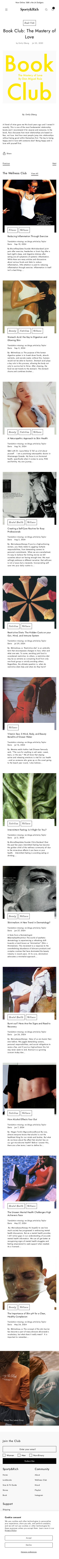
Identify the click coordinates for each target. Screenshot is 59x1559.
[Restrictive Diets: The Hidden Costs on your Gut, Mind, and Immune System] (29, 602)
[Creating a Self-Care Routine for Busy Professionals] (29, 498)
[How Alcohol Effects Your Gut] (29, 1089)
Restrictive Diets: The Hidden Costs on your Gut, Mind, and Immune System (29, 634)
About (37, 1475)
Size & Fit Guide (10, 1485)
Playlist (38, 1490)
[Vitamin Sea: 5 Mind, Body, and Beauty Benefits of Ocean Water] (29, 703)
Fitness (12, 230)
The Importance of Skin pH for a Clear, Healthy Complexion (27, 1315)
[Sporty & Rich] (29, 9)
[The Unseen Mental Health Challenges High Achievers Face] (29, 1182)
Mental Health (16, 522)
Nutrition (24, 330)
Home (5, 1475)
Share (9, 153)
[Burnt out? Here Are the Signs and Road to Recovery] (29, 993)
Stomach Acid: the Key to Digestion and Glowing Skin (27, 338)
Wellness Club (41, 1480)
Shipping (6, 1509)
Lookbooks (7, 1480)
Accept (28, 1538)
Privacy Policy (11, 1530)
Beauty (12, 330)
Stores (5, 1490)
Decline (29, 1545)
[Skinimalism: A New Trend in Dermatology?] (29, 892)
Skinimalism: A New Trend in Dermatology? (29, 922)
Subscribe (29, 1461)
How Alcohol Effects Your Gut (22, 1119)
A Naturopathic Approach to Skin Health (28, 438)
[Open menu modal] (6, 10)
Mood (37, 1485)
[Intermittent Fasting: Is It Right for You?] (29, 799)
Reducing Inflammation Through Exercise (28, 236)
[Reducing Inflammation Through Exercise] (29, 206)
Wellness (24, 230)
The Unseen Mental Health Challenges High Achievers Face (29, 1214)
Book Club (29, 23)
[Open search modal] (46, 10)
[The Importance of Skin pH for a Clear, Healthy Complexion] (29, 1283)
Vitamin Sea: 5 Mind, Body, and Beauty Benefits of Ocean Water (27, 735)
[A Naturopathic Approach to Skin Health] (29, 408)
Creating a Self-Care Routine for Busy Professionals (26, 530)
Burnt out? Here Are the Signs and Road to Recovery (29, 1025)
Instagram (39, 1495)
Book (5, 1495)
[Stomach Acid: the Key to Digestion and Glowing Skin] (29, 306)
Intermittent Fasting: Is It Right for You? (27, 829)
